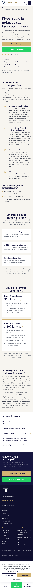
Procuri (4, 513)
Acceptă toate (24, 575)
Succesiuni (4, 511)
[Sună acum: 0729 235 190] (25, 3)
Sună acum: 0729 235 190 (17, 473)
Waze (21, 542)
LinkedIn (16, 555)
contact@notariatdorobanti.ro (24, 538)
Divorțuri (4, 503)
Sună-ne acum (18, 44)
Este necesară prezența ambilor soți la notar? (13, 446)
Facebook (10, 555)
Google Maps (23, 545)
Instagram (4, 555)
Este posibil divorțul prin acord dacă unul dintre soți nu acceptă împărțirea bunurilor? (15, 439)
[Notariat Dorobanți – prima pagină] (4, 3)
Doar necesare (9, 575)
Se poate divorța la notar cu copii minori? (14, 433)
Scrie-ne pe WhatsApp (17, 50)
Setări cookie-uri (10, 552)
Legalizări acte (5, 518)
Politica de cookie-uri (18, 571)
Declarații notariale (7, 516)
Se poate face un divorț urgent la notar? (13, 429)
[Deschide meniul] (29, 3)
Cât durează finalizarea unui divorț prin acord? (13, 423)
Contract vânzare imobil (8, 505)
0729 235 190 (20, 535)
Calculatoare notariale (7, 523)
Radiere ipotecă (6, 521)
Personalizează (17, 579)
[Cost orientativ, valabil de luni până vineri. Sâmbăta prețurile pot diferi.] (22, 291)
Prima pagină (5, 8)
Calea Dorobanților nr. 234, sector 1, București (24, 531)
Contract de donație (7, 508)
